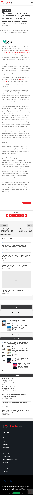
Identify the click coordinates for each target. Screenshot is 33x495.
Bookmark (27, 203)
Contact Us (6, 447)
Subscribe (5, 466)
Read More (10, 346)
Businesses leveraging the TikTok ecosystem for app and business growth (21, 350)
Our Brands (6, 432)
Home (4, 441)
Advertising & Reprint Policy (10, 459)
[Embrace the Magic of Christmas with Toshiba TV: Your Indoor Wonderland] (16, 279)
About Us (5, 444)
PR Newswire (7, 10)
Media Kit (5, 462)
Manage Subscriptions (8, 469)
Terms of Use (6, 456)
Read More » (10, 323)
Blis (23, 46)
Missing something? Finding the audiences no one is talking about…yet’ (16, 52)
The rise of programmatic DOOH (20, 358)
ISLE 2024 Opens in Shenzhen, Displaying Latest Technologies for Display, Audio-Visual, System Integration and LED (14, 247)
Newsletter (5, 471)
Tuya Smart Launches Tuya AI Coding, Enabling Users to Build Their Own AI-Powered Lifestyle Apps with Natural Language (16, 257)
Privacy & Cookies (7, 454)
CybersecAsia (6, 435)
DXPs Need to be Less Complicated (16, 320)
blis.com (13, 195)
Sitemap (5, 450)
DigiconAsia (6, 438)
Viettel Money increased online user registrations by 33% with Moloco (24, 365)
